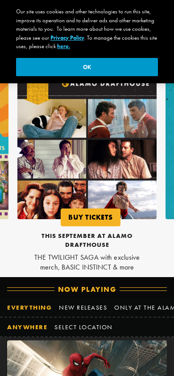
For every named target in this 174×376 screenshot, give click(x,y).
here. (63, 46)
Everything (29, 307)
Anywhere (27, 327)
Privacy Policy (67, 37)
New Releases (83, 307)
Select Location (83, 327)
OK (87, 67)
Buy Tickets (94, 219)
